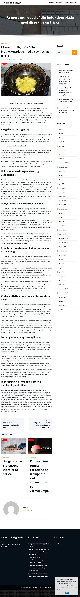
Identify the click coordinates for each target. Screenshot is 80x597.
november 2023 (63, 242)
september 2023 (63, 251)
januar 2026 (62, 159)
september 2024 (63, 209)
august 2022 (62, 305)
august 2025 (62, 171)
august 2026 (62, 129)
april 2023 (61, 272)
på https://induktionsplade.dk (16, 146)
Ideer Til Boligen (12, 2)
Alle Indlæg (59, 2)
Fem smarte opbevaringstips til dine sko (12, 425)
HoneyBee (47, 587)
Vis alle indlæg (26, 510)
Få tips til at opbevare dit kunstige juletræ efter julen (41, 425)
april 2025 (61, 184)
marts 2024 (62, 226)
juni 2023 (61, 263)
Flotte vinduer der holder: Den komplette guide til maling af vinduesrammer (66, 101)
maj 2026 (61, 142)
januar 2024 (62, 234)
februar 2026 (62, 154)
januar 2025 (62, 196)
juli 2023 (61, 259)
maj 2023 (61, 268)
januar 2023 (62, 284)
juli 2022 (61, 310)
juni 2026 (61, 138)
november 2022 (63, 293)
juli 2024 (61, 213)
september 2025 (63, 167)
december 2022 (63, 289)
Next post (46, 420)
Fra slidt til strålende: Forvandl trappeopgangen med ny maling (66, 110)
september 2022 (63, 301)
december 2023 (63, 238)
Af (1, 59)
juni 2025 (61, 175)
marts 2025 (62, 188)
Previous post (8, 420)
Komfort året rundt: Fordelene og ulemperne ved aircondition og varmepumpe (39, 552)
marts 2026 (62, 150)
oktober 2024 (62, 205)
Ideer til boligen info (71, 2)
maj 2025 (61, 179)
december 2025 (63, 163)
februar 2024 (62, 230)
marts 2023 (62, 276)
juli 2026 (61, 133)
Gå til (74, 52)
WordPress (36, 587)
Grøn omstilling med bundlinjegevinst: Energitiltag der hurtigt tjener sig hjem (39, 560)
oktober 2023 (62, 247)
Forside (51, 2)
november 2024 (63, 200)
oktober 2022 (62, 297)
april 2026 (61, 146)
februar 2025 (62, 192)
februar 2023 (62, 280)
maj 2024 (61, 217)
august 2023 (62, 255)
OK (67, 593)
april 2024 (61, 221)
